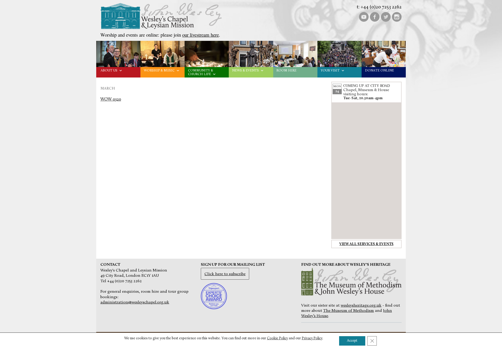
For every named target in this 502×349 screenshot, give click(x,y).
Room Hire (286, 70)
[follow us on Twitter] (386, 16)
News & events (245, 70)
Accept (352, 341)
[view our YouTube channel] (364, 16)
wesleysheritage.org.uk (361, 305)
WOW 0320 (110, 99)
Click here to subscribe (225, 274)
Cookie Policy (277, 338)
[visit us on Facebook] (375, 16)
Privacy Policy (312, 338)
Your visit (330, 70)
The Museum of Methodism (348, 311)
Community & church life (200, 72)
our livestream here (200, 34)
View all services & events (366, 244)
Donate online (379, 70)
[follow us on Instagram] (397, 16)
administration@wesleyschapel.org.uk (134, 302)
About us (109, 70)
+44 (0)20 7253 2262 (381, 7)
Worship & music (159, 70)
